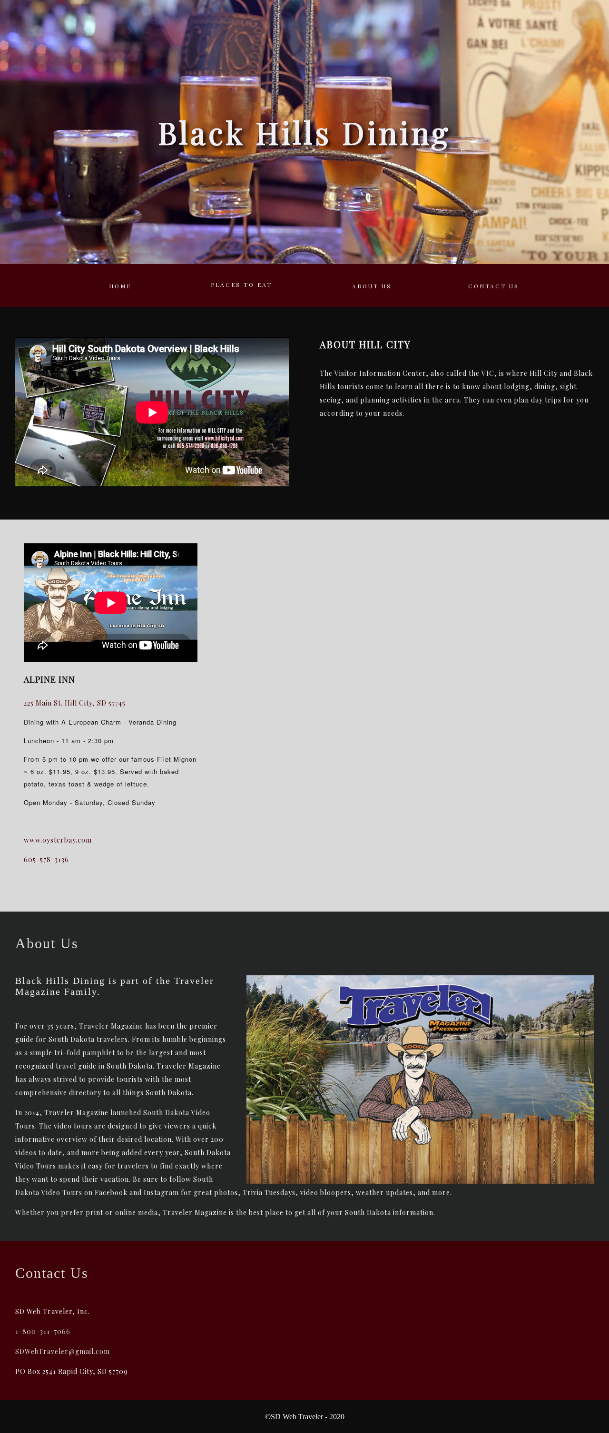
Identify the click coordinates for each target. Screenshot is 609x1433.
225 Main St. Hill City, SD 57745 (75, 702)
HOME (120, 286)
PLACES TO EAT (241, 284)
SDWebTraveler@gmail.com (62, 1351)
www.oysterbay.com (58, 839)
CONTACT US (493, 286)
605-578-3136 (46, 859)
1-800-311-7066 (42, 1331)
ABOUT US (372, 286)
